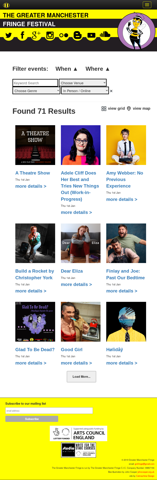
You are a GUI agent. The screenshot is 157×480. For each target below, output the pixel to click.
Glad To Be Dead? (35, 349)
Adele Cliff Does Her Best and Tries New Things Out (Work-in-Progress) (80, 186)
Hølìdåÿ (114, 349)
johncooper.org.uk (146, 471)
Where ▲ (98, 69)
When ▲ (67, 69)
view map (141, 108)
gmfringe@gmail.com (144, 463)
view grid (116, 108)
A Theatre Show (32, 172)
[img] (111, 91)
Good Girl (72, 349)
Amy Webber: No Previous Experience (124, 179)
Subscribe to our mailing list (25, 404)
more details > (30, 186)
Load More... (81, 376)
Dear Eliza (72, 271)
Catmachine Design (145, 475)
